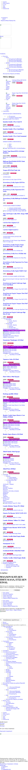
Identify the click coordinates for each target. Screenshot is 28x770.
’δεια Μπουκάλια (10, 703)
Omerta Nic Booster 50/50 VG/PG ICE (15, 513)
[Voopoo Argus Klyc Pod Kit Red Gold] (8, 96)
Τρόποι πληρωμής (7, 596)
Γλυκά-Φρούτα (12, 630)
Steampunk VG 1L (9, 543)
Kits (7, 685)
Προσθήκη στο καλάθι (14, 363)
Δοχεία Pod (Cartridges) (11, 657)
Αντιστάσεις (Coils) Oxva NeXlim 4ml (14, 253)
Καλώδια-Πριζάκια (10, 680)
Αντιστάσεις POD (10, 658)
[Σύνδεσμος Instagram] (3, 15)
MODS (7, 63)
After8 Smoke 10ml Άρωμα (11, 451)
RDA (10, 144)
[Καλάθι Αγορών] (0, 49)
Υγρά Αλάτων (12, 635)
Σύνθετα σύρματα (13, 478)
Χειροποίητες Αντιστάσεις (12, 654)
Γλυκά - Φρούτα (13, 321)
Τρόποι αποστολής (7, 595)
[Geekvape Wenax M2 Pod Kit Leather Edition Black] (8, 84)
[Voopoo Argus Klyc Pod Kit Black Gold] (8, 107)
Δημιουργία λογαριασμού (6, 731)
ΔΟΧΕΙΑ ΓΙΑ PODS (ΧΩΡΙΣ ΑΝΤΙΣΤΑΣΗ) (14, 276)
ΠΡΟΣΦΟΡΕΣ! (4, 570)
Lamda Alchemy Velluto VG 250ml (13, 520)
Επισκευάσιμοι (9, 642)
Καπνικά (11, 322)
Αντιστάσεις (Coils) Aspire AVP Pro (14, 182)
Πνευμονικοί (12, 116)
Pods (7, 695)
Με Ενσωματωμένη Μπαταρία (16, 69)
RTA (10, 145)
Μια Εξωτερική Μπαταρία (15, 60)
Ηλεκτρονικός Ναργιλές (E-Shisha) (11, 73)
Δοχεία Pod (5, 492)
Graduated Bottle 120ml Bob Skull (13, 550)
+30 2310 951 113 (4, 11)
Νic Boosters (6, 499)
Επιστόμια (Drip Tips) (11, 480)
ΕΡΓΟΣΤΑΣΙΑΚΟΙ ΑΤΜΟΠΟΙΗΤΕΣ (12, 113)
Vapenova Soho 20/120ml (11, 359)
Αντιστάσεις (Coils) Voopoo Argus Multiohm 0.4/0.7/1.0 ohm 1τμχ (13, 245)
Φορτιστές (5, 489)
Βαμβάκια (5, 493)
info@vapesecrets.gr (4, 12)
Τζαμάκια (5, 496)
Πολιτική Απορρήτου (8, 594)
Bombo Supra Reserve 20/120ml (13, 434)
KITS (7, 57)
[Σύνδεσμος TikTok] (5, 15)
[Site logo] (5, 35)
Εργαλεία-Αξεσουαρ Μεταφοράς (14, 662)
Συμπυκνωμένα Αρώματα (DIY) (10, 329)
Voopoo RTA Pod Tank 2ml (11, 170)
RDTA (10, 147)
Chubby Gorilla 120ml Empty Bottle (14, 558)
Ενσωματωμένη (13, 688)
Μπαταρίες (5, 487)
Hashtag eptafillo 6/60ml (10, 394)
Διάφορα (11, 676)
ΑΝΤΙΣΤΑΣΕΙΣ (7, 177)
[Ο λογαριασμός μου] (0, 16)
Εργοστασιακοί (9, 646)
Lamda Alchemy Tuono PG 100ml (13, 506)
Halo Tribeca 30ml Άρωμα (11, 376)
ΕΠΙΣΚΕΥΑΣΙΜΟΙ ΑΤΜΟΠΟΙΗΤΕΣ (12, 141)
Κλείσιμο (2, 723)
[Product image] (11, 333)
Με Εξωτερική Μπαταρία (15, 71)
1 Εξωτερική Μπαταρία (14, 687)
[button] (15, 354)
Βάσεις (4, 500)
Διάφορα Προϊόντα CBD (12, 564)
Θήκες (4, 485)
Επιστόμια (8, 672)
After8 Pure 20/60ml (9, 469)
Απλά (10, 666)
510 (10, 481)
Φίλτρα (4, 495)
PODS (7, 68)
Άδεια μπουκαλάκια (8, 501)
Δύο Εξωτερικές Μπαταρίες (15, 61)
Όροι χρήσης (6, 592)
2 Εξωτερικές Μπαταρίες (15, 692)
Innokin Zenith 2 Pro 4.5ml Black (13, 129)
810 (10, 482)
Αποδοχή (16, 764)
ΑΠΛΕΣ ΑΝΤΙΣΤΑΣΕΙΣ (15, 208)
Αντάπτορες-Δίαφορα (11, 661)
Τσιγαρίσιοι (15, 117)
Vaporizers (8, 567)
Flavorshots (8, 319)
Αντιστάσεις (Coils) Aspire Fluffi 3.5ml (15, 271)
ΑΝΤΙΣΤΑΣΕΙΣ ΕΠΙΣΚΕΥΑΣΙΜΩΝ (12, 205)
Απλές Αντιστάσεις (10, 653)
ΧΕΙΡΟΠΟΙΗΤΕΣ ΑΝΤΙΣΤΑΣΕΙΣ (17, 209)
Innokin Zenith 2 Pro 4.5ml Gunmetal (14, 136)
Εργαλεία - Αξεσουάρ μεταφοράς (11, 491)
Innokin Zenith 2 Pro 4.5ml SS (12, 122)
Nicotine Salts (12, 327)
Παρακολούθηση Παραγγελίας (8, 20)
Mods (7, 689)
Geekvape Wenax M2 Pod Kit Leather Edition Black (19, 80)
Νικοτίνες (8, 702)
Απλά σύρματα (12, 477)
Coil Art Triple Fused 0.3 (10, 229)
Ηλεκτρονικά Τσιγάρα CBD (12, 566)
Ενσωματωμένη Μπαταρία (15, 59)
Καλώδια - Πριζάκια (8, 488)
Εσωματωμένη (12, 698)
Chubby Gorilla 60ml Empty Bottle (14, 536)
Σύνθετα (11, 668)
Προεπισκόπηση (7, 334)
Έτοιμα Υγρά (9, 323)
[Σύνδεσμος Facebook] (1, 15)
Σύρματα (8, 476)
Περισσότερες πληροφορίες (7, 764)
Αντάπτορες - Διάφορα (8, 484)
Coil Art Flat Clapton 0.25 (11, 222)
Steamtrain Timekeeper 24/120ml (13, 340)
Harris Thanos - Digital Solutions (14, 610)
